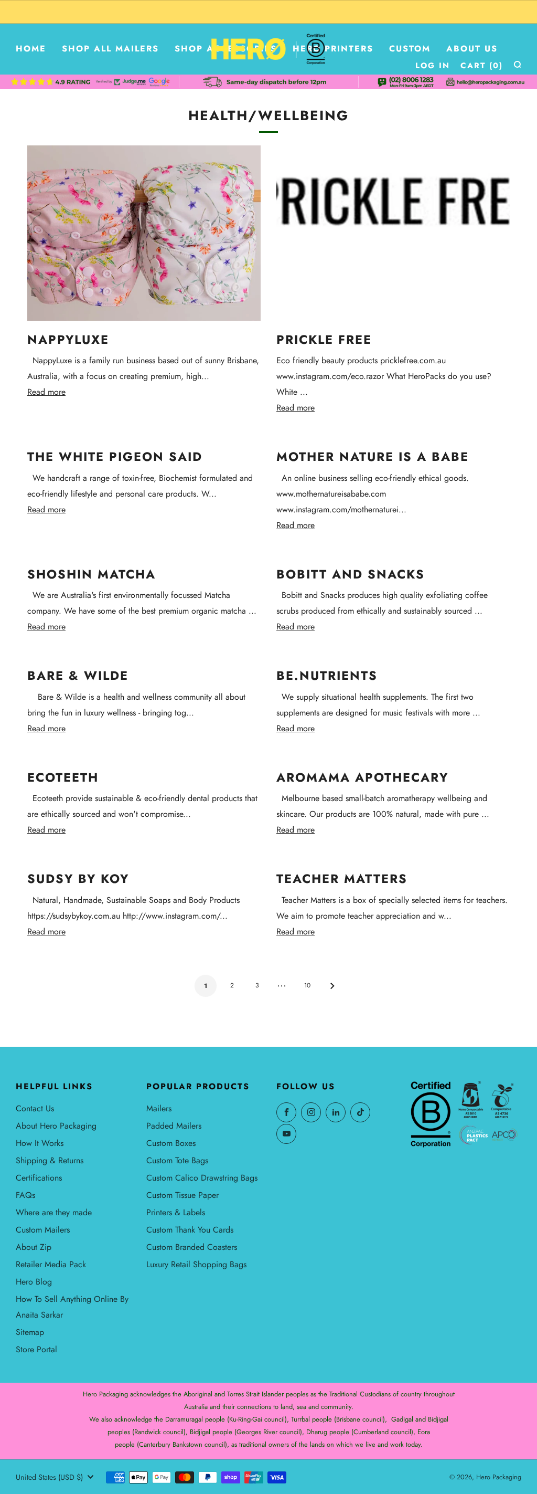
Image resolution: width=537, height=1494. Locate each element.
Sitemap (30, 1332)
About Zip (33, 1247)
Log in (432, 65)
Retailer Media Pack (51, 1264)
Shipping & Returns (49, 1160)
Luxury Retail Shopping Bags (196, 1264)
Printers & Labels (175, 1212)
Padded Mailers (173, 1126)
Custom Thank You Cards (189, 1230)
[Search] (517, 64)
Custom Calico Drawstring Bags (201, 1178)
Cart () (481, 65)
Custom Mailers (43, 1230)
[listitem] (268, 12)
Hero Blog (34, 1282)
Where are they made (54, 1212)
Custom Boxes (171, 1143)
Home (31, 49)
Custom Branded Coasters (191, 1247)
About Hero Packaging (56, 1126)
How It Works (39, 1143)
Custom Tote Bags (177, 1160)
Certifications (39, 1178)
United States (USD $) (49, 1477)
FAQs (25, 1195)
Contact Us (35, 1108)
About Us (472, 49)
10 (307, 985)
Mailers (158, 1108)
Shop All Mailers (110, 49)
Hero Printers (333, 49)
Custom (410, 49)
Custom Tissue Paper (182, 1195)
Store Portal (36, 1349)
